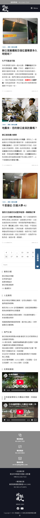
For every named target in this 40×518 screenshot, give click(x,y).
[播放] (5, 390)
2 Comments (8, 242)
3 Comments (8, 91)
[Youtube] (22, 508)
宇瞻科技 (28, 65)
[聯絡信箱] (20, 458)
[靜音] (32, 390)
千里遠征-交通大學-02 (14, 205)
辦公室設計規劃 (8, 276)
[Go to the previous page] (6, 253)
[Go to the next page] (33, 257)
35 (33, 253)
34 (28, 253)
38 (17, 257)
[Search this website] (20, 264)
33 (22, 253)
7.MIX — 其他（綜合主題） (10, 47)
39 (22, 257)
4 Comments (8, 165)
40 (28, 257)
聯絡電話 (20, 439)
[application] (20, 382)
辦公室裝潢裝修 (8, 285)
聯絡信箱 (20, 462)
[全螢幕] (35, 390)
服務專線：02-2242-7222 (20, 2)
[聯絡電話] (20, 435)
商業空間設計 (7, 282)
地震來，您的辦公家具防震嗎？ (19, 128)
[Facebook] (18, 508)
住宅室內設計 (7, 279)
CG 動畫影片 (6, 288)
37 (12, 257)
